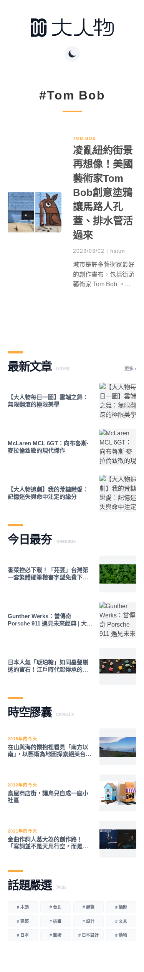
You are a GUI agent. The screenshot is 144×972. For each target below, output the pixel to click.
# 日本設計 (88, 935)
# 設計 (88, 921)
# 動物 (121, 935)
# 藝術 (55, 935)
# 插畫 (55, 921)
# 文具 (121, 921)
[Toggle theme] (72, 53)
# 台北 (55, 907)
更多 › (130, 369)
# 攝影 (121, 907)
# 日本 (23, 935)
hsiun (117, 251)
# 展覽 (88, 907)
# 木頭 (23, 907)
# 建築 (23, 921)
